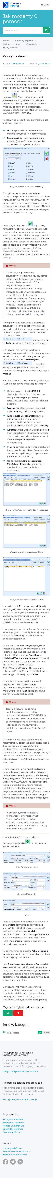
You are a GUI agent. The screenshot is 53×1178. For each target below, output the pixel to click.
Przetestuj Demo (11, 1132)
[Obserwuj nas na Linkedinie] (20, 1164)
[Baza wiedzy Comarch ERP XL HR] (12, 5)
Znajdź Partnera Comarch (16, 1151)
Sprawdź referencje (13, 1129)
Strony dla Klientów (13, 1119)
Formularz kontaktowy (15, 1154)
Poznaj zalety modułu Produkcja (20, 1099)
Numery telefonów (12, 1148)
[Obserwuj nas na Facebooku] (5, 1164)
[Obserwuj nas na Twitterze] (12, 1164)
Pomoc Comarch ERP (14, 1125)
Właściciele (18, 63)
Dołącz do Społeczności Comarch (20, 1071)
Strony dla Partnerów (14, 1122)
